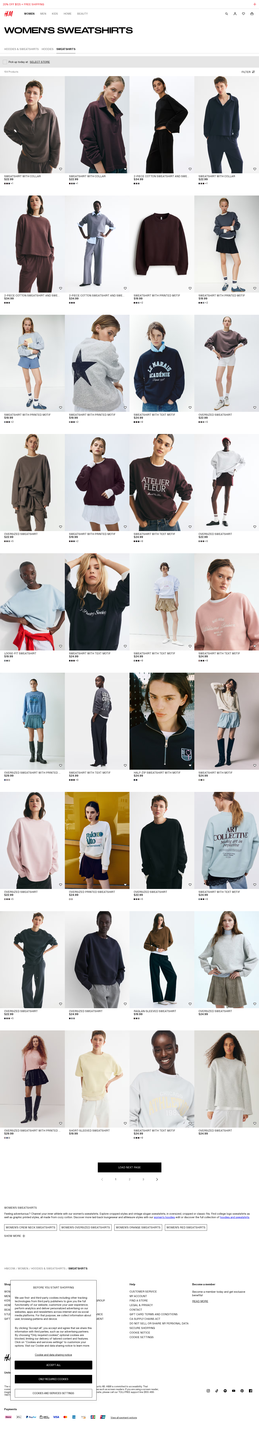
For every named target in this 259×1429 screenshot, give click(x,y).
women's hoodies (164, 1217)
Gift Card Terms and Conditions (154, 1314)
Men (43, 13)
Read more (200, 1301)
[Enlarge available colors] (137, 183)
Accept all (53, 1364)
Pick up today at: (18, 61)
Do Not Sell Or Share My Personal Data (159, 1323)
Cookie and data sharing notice (53, 1354)
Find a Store (139, 1300)
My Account (138, 1296)
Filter (246, 71)
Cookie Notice (140, 1332)
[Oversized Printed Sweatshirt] (97, 840)
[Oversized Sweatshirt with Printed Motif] (32, 721)
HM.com (9, 1268)
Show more (12, 1235)
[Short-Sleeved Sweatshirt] (97, 1078)
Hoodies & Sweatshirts (48, 1268)
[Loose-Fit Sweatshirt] (32, 601)
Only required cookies (53, 1379)
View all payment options (124, 1417)
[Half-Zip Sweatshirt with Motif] (162, 721)
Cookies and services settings (53, 1393)
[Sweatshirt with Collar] (32, 124)
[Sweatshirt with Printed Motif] (162, 244)
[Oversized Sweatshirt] (32, 482)
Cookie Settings (142, 1337)
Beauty (82, 13)
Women (29, 13)
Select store (40, 61)
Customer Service (143, 1291)
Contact (136, 1309)
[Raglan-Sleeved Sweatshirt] (162, 959)
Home (68, 13)
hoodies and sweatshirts (234, 1217)
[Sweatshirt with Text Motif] (162, 363)
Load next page (129, 1167)
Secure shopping (142, 1327)
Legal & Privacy (141, 1305)
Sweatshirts (77, 1268)
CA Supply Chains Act (145, 1318)
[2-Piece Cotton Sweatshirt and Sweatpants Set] (162, 124)
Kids (55, 13)
